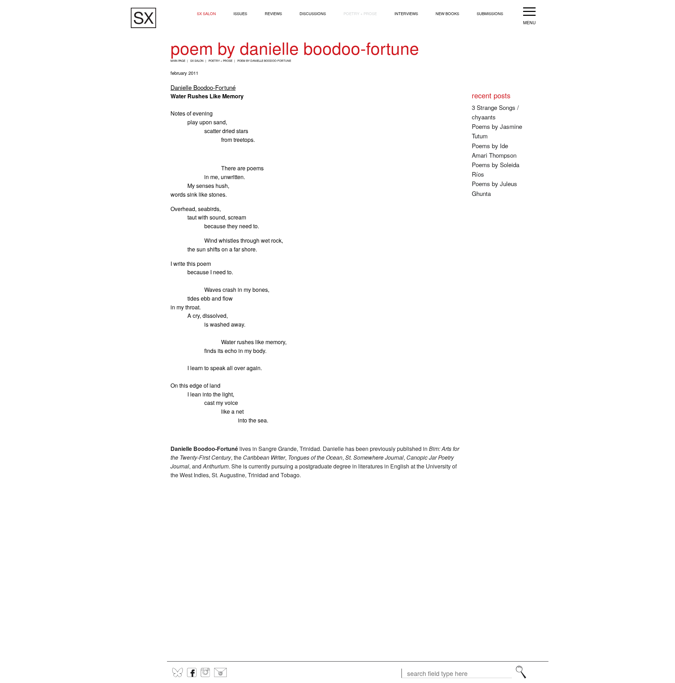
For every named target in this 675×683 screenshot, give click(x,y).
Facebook (192, 672)
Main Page (178, 61)
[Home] (143, 18)
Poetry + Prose (360, 13)
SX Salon (206, 13)
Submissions (490, 13)
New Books (447, 13)
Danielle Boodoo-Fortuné (203, 87)
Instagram (205, 672)
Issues (240, 13)
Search (521, 672)
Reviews (273, 13)
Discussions (313, 13)
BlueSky (177, 672)
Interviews (406, 13)
